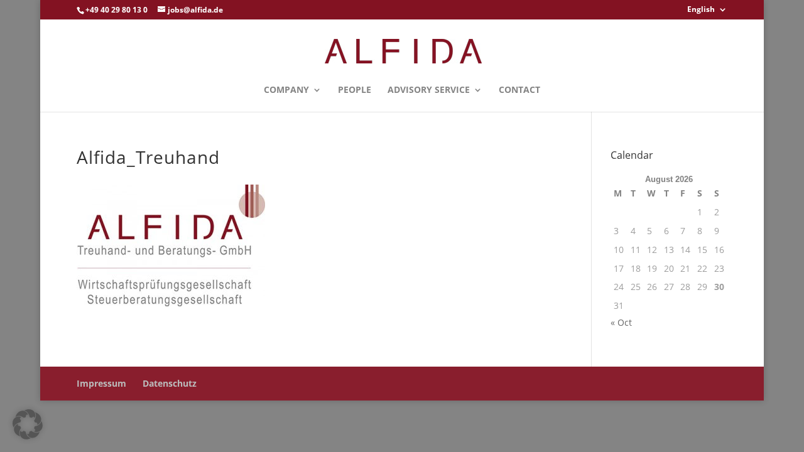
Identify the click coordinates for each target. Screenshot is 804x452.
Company (286, 90)
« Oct (621, 322)
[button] (27, 424)
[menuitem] (707, 12)
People (354, 90)
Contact (519, 90)
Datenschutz (170, 383)
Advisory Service (429, 90)
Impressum (101, 383)
